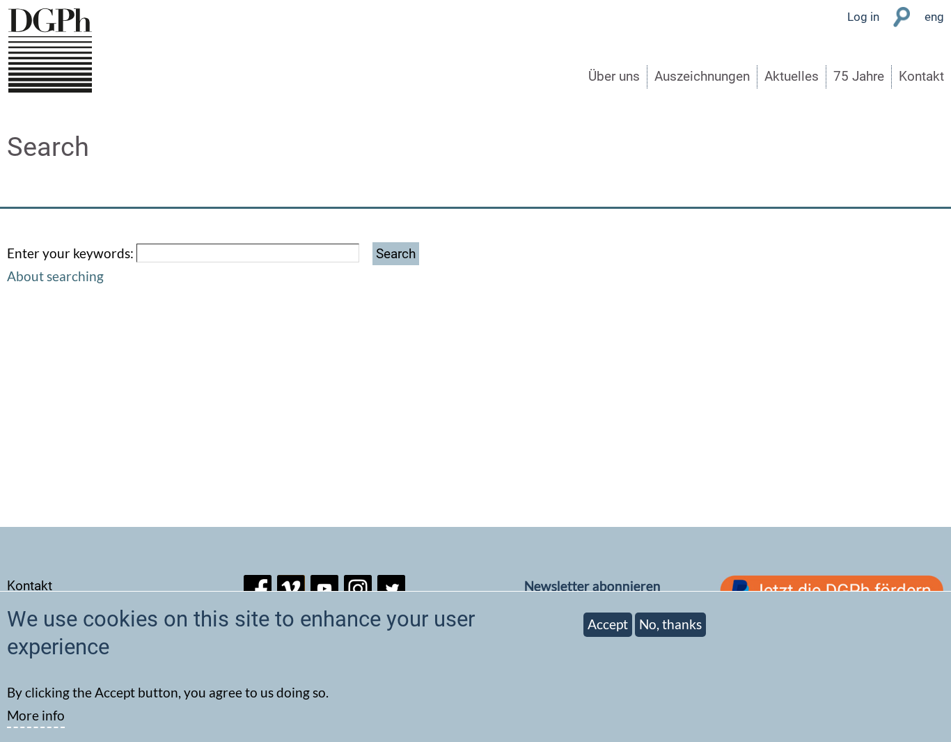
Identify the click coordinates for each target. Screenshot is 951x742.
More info (36, 715)
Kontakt (921, 76)
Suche (902, 17)
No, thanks (670, 624)
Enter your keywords (68, 253)
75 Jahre (858, 76)
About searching (55, 276)
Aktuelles (791, 76)
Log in (863, 17)
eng (934, 17)
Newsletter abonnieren (592, 586)
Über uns (614, 76)
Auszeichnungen (702, 76)
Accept (608, 624)
